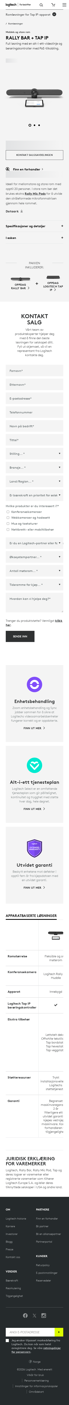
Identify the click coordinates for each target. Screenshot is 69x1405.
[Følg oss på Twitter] (34, 1315)
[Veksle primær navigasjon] (64, 4)
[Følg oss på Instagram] (43, 1315)
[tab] (31, 915)
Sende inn (20, 636)
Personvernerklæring (36, 1380)
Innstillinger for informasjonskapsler (36, 1386)
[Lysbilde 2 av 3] (34, 125)
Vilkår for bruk (35, 1375)
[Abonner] (59, 1332)
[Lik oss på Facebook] (25, 1315)
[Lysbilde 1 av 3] (30, 125)
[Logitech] (20, 4)
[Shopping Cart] (53, 5)
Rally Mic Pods (35, 193)
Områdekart (36, 1391)
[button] (31, 14)
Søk (41, 5)
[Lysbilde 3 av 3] (39, 125)
